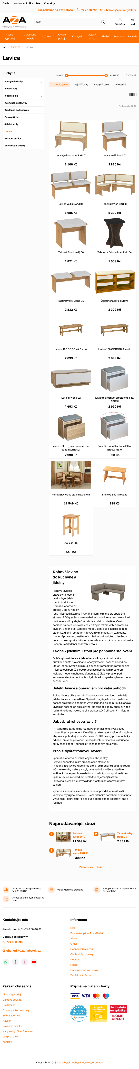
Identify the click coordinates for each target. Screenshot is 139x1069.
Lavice (8, 131)
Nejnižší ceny (81, 84)
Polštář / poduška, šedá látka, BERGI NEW (114, 448)
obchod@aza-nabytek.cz (120, 10)
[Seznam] (134, 94)
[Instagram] (24, 962)
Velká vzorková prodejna (70, 889)
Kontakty (49, 3)
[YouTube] (34, 962)
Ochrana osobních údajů (84, 970)
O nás (6, 3)
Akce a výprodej (10, 36)
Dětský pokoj (92, 36)
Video (73, 938)
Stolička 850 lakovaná (114, 494)
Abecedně (120, 84)
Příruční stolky (12, 138)
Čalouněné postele (30, 36)
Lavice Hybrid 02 (71, 397)
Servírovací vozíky (14, 145)
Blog (72, 928)
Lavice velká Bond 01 (71, 204)
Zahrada (132, 36)
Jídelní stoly (11, 124)
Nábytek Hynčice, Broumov (18, 1031)
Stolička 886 (71, 543)
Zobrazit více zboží (90, 867)
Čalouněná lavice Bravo (114, 300)
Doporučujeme (60, 84)
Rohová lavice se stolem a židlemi (71, 494)
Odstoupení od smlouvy (16, 1010)
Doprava (75, 959)
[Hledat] (103, 22)
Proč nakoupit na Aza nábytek (55, 9)
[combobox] (70, 22)
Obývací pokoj (61, 36)
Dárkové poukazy (12, 999)
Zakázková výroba (80, 975)
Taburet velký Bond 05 (71, 300)
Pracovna (119, 36)
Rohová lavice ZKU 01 (114, 204)
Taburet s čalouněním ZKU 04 (114, 252)
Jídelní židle (11, 96)
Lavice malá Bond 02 (115, 155)
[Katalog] (131, 94)
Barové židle (11, 117)
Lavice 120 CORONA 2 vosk (71, 349)
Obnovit (132, 75)
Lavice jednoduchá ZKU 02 (71, 155)
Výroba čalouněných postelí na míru (28, 899)
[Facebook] (15, 962)
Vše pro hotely (10, 1036)
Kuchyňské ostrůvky (15, 103)
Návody (7, 1020)
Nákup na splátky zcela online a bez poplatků (119, 889)
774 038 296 (89, 10)
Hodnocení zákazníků (27, 3)
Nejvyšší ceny (101, 84)
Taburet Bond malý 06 (71, 252)
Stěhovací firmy (11, 1015)
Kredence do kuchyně (16, 110)
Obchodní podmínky (81, 954)
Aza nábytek (63, 1062)
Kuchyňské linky (13, 81)
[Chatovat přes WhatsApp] (6, 962)
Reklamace (9, 1005)
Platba (73, 964)
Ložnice (46, 36)
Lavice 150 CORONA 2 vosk (114, 349)
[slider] (66, 75)
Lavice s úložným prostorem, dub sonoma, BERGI (71, 448)
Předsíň (106, 36)
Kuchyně (77, 36)
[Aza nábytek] (14, 21)
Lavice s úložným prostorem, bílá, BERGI (114, 399)
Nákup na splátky (12, 1026)
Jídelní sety (10, 88)
